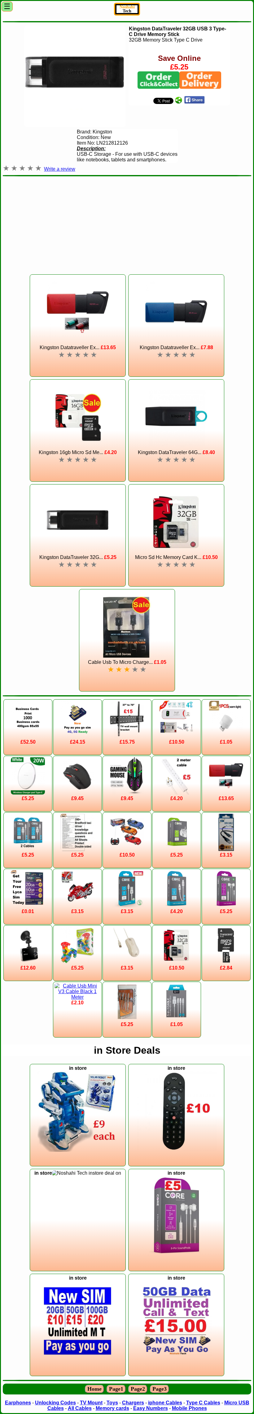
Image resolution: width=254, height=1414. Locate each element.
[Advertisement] (127, 222)
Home (94, 1389)
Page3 (159, 1389)
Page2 (138, 1389)
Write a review (59, 169)
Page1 (116, 1389)
